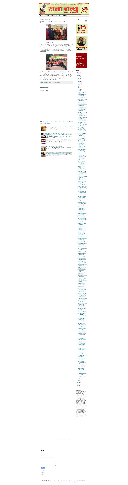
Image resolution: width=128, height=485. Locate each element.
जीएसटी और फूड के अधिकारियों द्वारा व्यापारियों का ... (82, 276)
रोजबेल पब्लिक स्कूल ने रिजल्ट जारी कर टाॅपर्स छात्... (82, 147)
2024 (78, 75)
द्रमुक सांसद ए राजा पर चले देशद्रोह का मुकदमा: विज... (82, 324)
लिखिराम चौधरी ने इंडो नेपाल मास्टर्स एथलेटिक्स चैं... (82, 197)
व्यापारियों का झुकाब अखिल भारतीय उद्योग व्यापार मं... (82, 103)
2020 (78, 385)
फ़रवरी (79, 378)
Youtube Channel (54, 15)
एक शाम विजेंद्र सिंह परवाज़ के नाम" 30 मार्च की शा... (82, 123)
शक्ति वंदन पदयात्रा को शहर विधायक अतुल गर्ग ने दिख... (82, 336)
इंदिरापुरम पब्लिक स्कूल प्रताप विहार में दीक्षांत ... (82, 93)
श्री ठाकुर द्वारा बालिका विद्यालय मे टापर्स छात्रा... (82, 141)
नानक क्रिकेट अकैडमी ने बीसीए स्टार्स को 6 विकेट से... (82, 194)
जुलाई (79, 84)
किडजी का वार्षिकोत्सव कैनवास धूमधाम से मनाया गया (82, 237)
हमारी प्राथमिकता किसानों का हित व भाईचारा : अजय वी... (82, 289)
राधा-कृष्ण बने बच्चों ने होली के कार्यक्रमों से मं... (82, 182)
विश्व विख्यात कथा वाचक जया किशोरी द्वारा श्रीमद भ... (82, 376)
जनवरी (79, 380)
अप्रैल (79, 89)
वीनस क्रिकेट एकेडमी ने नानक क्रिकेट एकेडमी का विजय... (82, 192)
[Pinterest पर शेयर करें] (59, 82)
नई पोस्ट (41, 121)
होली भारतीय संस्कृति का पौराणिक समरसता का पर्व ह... (82, 169)
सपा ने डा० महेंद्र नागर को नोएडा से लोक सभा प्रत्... (82, 249)
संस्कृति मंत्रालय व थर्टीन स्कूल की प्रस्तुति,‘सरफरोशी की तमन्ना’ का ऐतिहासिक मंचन (58, 139)
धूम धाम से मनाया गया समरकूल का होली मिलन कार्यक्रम (82, 172)
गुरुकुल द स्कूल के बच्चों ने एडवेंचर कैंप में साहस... (81, 128)
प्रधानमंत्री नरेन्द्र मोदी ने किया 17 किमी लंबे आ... (82, 316)
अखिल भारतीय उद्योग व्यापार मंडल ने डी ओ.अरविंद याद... (82, 259)
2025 (78, 73)
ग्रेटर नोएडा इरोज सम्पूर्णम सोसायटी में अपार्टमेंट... (81, 344)
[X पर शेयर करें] (56, 82)
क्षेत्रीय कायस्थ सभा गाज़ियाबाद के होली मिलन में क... (82, 216)
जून (78, 86)
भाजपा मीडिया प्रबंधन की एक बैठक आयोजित (82, 110)
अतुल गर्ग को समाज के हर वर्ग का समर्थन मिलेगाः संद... (82, 105)
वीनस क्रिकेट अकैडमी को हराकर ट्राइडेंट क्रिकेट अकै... (81, 158)
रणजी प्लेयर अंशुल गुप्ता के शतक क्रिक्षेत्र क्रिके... (82, 374)
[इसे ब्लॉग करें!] (55, 82)
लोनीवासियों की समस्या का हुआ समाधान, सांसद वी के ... (82, 311)
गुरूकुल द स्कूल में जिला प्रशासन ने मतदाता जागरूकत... (81, 144)
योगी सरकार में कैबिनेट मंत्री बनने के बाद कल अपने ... (82, 314)
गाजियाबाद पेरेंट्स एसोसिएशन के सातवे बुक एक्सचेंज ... (82, 244)
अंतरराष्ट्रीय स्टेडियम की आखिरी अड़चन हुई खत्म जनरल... (81, 284)
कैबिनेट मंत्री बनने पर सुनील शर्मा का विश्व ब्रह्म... (82, 279)
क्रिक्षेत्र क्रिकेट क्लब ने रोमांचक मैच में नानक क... (82, 319)
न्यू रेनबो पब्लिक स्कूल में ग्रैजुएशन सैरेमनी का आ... (82, 209)
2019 (78, 387)
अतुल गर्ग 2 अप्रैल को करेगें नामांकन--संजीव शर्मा (82, 134)
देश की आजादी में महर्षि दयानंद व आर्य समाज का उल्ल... (82, 346)
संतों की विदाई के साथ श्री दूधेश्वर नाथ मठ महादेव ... (82, 136)
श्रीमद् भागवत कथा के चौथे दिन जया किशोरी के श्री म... (82, 274)
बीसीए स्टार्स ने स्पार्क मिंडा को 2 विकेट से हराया (82, 113)
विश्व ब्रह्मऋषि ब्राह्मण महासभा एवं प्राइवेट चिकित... (82, 214)
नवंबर (79, 78)
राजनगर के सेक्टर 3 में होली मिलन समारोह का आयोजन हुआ (82, 152)
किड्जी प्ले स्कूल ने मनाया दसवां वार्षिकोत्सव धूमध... (82, 356)
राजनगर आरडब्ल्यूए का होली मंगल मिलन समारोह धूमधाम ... (82, 221)
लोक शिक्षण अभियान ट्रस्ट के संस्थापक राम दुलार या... (82, 371)
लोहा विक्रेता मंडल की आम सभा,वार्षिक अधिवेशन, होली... (81, 206)
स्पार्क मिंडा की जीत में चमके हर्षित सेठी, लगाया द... (81, 234)
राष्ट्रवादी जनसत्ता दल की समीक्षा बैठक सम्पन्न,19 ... (82, 281)
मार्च (78, 90)
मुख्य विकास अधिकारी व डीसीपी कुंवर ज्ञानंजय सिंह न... (82, 265)
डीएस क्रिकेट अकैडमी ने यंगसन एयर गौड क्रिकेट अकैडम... (82, 187)
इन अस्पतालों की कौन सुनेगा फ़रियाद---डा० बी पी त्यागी (82, 241)
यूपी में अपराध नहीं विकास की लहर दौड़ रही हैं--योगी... (82, 139)
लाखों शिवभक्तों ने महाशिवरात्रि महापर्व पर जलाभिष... (82, 299)
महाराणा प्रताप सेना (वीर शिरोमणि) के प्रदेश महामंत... (82, 339)
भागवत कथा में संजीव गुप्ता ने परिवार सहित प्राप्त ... (82, 254)
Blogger (69, 481)
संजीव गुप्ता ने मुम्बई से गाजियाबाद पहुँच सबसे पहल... (82, 118)
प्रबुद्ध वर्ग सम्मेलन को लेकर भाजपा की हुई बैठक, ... (81, 164)
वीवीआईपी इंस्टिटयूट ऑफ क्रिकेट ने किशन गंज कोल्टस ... (82, 130)
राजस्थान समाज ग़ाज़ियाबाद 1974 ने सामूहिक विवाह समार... (82, 353)
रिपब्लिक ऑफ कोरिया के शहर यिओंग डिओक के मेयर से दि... (82, 219)
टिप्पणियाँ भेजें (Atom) (46, 123)
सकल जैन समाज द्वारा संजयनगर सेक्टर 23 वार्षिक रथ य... (82, 341)
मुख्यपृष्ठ (56, 121)
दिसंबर (79, 76)
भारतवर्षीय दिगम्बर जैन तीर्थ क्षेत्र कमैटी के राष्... (82, 309)
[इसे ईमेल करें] (53, 82)
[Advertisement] (86, 427)
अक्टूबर (79, 79)
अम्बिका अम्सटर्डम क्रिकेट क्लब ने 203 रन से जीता (82, 239)
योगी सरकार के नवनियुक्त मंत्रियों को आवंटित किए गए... (82, 262)
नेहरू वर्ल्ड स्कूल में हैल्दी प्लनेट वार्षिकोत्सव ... (82, 229)
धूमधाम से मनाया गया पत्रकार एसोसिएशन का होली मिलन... (82, 291)
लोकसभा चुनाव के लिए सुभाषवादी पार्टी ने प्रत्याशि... (82, 304)
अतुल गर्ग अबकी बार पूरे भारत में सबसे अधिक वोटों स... (82, 100)
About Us (41, 15)
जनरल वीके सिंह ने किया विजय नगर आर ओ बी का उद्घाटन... (82, 270)
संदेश (43, 472)
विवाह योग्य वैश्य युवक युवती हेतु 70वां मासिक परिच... (82, 294)
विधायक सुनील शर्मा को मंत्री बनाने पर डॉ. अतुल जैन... (82, 334)
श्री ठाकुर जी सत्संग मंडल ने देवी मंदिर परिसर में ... (82, 177)
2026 (78, 72)
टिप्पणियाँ (44, 474)
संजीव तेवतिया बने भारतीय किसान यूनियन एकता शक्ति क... (82, 349)
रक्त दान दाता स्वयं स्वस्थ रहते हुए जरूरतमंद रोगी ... (82, 95)
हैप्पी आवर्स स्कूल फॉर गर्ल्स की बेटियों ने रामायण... (82, 329)
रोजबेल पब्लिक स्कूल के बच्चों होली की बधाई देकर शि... (82, 184)
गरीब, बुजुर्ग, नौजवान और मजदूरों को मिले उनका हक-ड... (82, 189)
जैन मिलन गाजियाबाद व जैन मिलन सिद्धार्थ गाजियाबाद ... (82, 156)
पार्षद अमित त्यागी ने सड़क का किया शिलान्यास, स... (82, 226)
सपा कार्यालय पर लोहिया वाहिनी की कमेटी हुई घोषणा (82, 125)
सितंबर (79, 81)
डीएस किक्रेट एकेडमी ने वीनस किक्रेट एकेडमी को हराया (82, 306)
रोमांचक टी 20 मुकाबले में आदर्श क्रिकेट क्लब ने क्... (82, 150)
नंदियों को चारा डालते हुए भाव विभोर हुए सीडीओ (82, 257)
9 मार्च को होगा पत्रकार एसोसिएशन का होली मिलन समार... (82, 362)
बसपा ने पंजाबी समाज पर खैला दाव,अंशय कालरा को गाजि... (82, 120)
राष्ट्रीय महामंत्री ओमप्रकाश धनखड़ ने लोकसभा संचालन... (82, 359)
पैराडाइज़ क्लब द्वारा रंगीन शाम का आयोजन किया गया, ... (82, 326)
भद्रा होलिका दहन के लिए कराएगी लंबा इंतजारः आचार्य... (81, 200)
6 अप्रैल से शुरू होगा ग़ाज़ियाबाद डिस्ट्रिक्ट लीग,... (82, 179)
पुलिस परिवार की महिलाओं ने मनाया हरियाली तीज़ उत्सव (54, 146)
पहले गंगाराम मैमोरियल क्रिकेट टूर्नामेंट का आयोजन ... (82, 247)
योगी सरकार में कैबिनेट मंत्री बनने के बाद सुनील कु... (82, 296)
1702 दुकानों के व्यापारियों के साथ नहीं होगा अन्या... (82, 231)
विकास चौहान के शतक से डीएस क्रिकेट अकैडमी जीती (82, 115)
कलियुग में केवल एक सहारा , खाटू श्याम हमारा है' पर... (82, 252)
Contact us (47, 15)
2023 (78, 382)
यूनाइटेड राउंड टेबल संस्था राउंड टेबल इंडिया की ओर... (82, 268)
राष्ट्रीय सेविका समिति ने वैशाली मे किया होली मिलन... (82, 211)
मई (78, 87)
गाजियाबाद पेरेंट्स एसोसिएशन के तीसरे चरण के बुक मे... (82, 98)
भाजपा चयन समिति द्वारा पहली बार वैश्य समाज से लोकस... (82, 108)
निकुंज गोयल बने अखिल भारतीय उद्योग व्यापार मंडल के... (82, 321)
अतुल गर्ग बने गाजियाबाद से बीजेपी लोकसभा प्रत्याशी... (82, 162)
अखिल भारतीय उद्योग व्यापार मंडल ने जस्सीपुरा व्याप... (82, 301)
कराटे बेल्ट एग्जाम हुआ (81, 286)
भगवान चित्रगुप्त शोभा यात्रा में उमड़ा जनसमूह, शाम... (82, 224)
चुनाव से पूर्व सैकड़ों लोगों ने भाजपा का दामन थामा (81, 369)
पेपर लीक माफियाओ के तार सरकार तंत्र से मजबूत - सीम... (81, 366)
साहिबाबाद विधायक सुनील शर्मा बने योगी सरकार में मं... (82, 331)
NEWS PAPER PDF (62, 15)
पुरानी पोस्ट (71, 121)
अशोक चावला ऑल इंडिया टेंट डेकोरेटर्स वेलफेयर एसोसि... (82, 203)
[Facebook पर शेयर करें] (57, 82)
